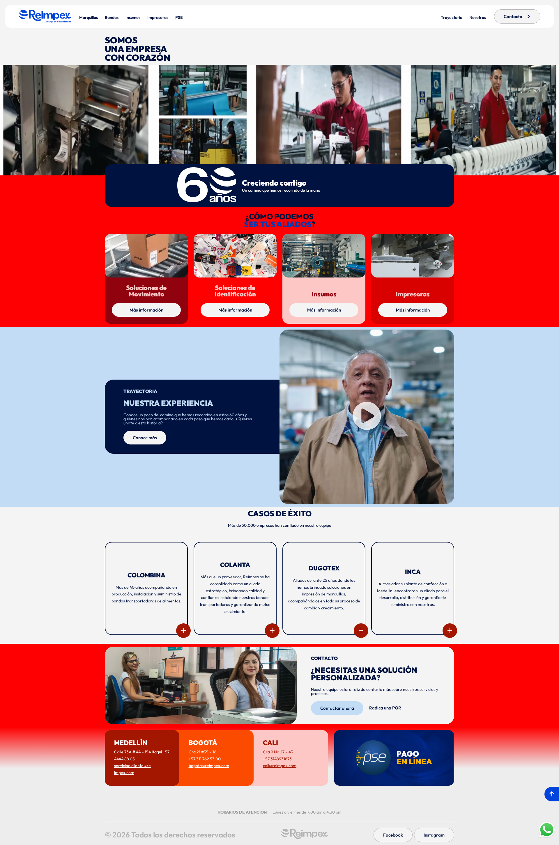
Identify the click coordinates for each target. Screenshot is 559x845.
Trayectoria (451, 17)
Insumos (132, 17)
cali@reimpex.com (279, 765)
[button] (366, 416)
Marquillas (88, 17)
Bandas (111, 17)
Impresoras (157, 17)
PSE (179, 17)
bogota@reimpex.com (209, 765)
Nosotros (477, 17)
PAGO (414, 757)
